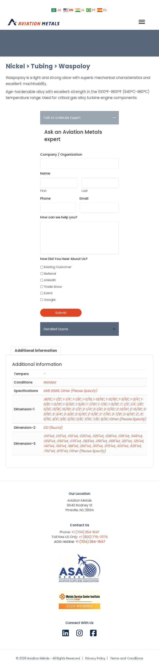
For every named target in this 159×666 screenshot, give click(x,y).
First (43, 191)
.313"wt (97, 446)
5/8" (79, 419)
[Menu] (142, 21)
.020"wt (84, 436)
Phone (45, 198)
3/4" (55, 419)
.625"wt (135, 446)
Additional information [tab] (36, 350)
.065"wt (62, 441)
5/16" (71, 419)
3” (141, 414)
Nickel (15, 66)
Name (45, 173)
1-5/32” (68, 404)
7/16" (87, 419)
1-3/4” (134, 399)
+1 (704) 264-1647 (85, 532)
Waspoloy (74, 66)
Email (84, 198)
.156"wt (60, 446)
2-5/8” (93, 414)
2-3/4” (57, 414)
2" (137, 414)
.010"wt (48, 436)
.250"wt (85, 446)
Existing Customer (57, 267)
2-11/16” (109, 409)
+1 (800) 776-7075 (93, 537)
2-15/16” (136, 409)
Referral (50, 273)
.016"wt (72, 436)
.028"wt (110, 436)
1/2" (126, 404)
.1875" (47, 399)
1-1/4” (67, 399)
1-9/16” (113, 404)
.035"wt (123, 436)
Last (85, 191)
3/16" (47, 419)
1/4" (133, 404)
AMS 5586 (51, 390)
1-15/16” (111, 399)
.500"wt (122, 446)
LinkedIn (50, 280)
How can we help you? (58, 217)
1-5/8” (80, 404)
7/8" (96, 419)
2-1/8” (97, 409)
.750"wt (49, 451)
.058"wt (49, 441)
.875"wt (61, 451)
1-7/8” (102, 404)
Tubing (42, 66)
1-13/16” (98, 399)
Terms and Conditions (126, 658)
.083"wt (88, 441)
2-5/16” (80, 414)
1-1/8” (76, 399)
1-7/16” (91, 404)
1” (121, 404)
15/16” (66, 409)
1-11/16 (87, 399)
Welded (49, 382)
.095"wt (114, 441)
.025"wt (97, 436)
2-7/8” (117, 414)
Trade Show (53, 286)
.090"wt (101, 441)
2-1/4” (87, 409)
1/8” (140, 404)
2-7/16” (104, 414)
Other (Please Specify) (78, 390)
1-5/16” (56, 404)
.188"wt (72, 446)
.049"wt (136, 436)
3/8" (63, 419)
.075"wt (75, 441)
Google (49, 299)
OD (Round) (52, 427)
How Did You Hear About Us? (64, 259)
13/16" (56, 409)
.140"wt (48, 446)
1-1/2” (57, 399)
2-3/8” (68, 414)
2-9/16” (128, 414)
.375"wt (109, 446)
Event (48, 293)
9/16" (104, 419)
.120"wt (126, 441)
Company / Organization (61, 155)
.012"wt (60, 436)
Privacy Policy (95, 658)
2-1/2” (76, 409)
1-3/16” (123, 399)
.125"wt (138, 441)
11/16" (47, 409)
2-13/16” (122, 409)
